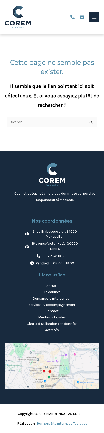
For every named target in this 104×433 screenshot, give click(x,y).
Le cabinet (52, 292)
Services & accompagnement (52, 305)
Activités (52, 330)
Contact (52, 311)
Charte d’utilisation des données (52, 324)
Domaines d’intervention (52, 298)
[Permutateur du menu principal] (94, 17)
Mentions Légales (52, 317)
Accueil (52, 286)
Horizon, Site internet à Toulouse (62, 423)
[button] (72, 17)
